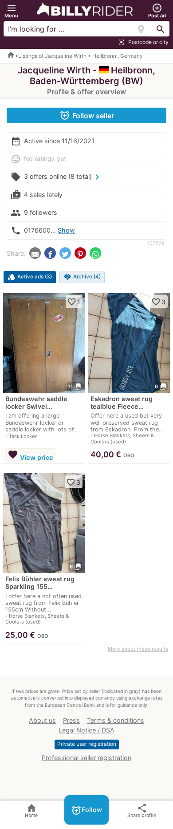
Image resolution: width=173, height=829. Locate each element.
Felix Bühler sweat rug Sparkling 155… (40, 582)
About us (42, 720)
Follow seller (86, 115)
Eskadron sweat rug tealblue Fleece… (121, 402)
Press (71, 720)
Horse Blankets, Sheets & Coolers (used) (122, 438)
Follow (86, 810)
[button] (11, 11)
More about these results (138, 649)
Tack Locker (23, 436)
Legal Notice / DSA (86, 730)
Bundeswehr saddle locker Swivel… (36, 402)
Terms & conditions (115, 720)
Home (31, 810)
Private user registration (86, 743)
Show (66, 230)
